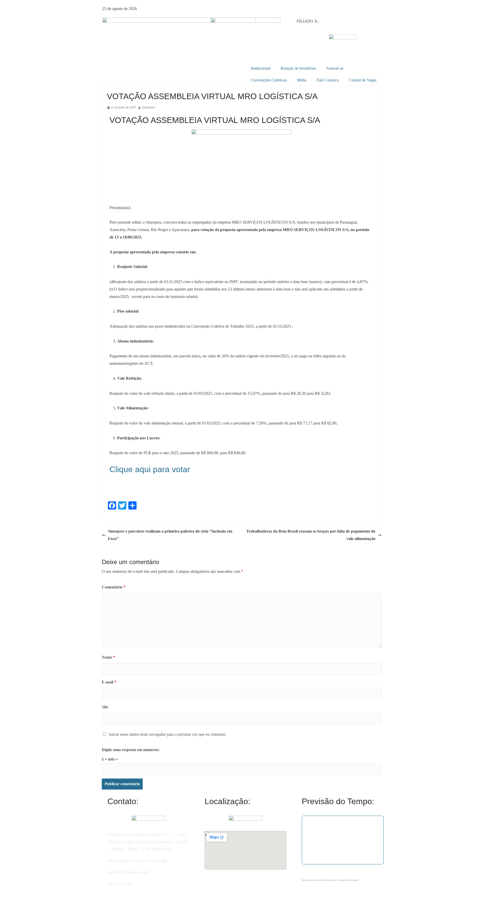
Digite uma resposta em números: (131, 750)
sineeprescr (148, 107)
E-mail (109, 682)
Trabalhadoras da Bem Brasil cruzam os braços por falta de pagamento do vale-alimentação (310, 535)
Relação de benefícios (298, 68)
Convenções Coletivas (269, 80)
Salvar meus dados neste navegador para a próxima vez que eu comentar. (167, 734)
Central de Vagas (362, 80)
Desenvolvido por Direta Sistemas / (320, 880)
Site (105, 707)
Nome (108, 657)
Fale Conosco (328, 80)
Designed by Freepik (348, 880)
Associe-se (334, 68)
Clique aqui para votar (149, 469)
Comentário (114, 587)
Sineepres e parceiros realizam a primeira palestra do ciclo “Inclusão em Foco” (170, 535)
